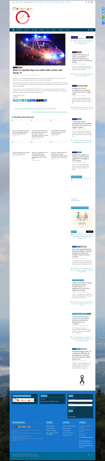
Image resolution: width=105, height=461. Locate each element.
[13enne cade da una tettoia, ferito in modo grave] (21, 142)
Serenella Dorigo (85, 292)
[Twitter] (103, 11)
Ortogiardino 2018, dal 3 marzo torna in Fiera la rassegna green (58, 132)
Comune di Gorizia (66, 435)
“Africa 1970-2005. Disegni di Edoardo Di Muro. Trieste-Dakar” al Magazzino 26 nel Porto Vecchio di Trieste (82, 286)
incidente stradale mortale (34, 75)
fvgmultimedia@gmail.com (85, 441)
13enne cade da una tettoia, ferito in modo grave (21, 153)
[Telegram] (103, 20)
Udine (85, 85)
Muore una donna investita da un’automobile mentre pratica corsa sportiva (20, 132)
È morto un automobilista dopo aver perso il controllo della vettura (34, 108)
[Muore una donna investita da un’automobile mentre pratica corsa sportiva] (21, 120)
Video (89, 313)
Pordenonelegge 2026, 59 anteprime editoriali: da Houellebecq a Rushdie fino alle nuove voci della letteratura (81, 355)
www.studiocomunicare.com (85, 443)
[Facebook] (103, 8)
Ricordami (72, 408)
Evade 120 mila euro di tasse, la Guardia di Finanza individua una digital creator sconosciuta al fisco (82, 58)
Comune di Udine (66, 430)
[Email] (103, 14)
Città (47, 29)
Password (70, 403)
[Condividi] (103, 23)
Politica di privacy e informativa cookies (49, 401)
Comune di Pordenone (67, 433)
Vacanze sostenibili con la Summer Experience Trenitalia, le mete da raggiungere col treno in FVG (40, 155)
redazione (25, 75)
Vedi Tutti (90, 37)
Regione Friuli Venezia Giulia (68, 426)
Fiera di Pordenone (50, 428)
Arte (74, 280)
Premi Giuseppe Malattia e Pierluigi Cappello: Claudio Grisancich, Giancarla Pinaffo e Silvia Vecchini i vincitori (82, 253)
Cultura (74, 246)
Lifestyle (67, 29)
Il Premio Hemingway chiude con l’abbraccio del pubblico (49, 112)
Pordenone (80, 85)
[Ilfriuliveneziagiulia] (13, 29)
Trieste (79, 119)
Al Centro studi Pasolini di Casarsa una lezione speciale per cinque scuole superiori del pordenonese (59, 155)
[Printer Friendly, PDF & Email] (19, 95)
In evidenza (19, 29)
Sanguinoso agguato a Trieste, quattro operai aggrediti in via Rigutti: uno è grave (52, 2)
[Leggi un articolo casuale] (91, 29)
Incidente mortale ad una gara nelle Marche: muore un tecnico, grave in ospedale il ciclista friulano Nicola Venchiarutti (40, 134)
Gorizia (20, 67)
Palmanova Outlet (50, 426)
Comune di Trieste (66, 428)
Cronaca (41, 29)
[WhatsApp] (103, 17)
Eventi (53, 29)
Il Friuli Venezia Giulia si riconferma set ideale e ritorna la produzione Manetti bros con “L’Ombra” (81, 320)
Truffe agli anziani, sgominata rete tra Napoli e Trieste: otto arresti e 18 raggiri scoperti (82, 124)
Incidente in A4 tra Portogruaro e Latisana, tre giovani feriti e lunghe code (81, 91)
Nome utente (71, 399)
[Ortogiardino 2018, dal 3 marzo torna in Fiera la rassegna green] (59, 120)
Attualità (26, 29)
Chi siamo (60, 29)
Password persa (72, 416)
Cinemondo (75, 313)
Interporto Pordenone (51, 430)
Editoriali (35, 29)
